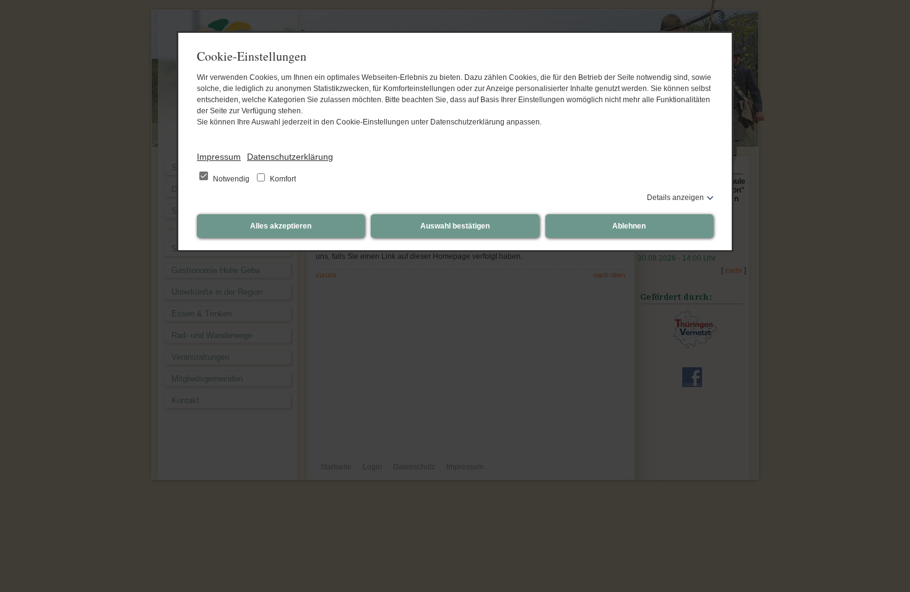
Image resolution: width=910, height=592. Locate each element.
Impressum (219, 157)
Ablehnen (629, 226)
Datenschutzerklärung (290, 157)
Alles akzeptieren (280, 226)
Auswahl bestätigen (455, 226)
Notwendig (231, 179)
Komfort (282, 179)
